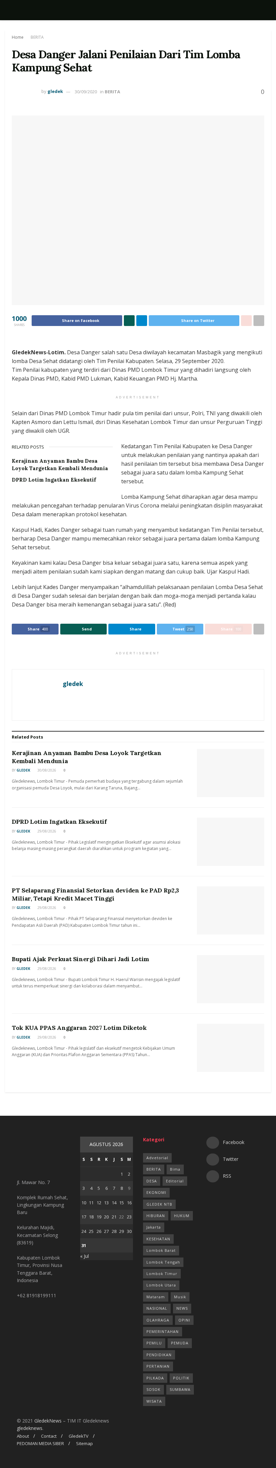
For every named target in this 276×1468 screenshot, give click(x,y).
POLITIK (181, 1377)
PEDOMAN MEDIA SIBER (40, 1443)
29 (121, 1231)
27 (106, 1231)
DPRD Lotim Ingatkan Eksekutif (54, 480)
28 (114, 1231)
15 (121, 1203)
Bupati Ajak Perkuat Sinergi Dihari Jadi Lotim (80, 959)
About (23, 1436)
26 (99, 1231)
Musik (180, 1296)
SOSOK (153, 1389)
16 (129, 1203)
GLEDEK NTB (159, 1204)
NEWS (182, 1308)
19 (99, 1217)
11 (91, 1203)
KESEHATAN (158, 1238)
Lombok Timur (161, 1273)
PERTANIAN (158, 1366)
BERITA (37, 37)
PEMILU (154, 1342)
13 (106, 1203)
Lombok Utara (161, 1284)
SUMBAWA (180, 1389)
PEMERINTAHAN (162, 1331)
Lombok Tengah (163, 1262)
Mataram (155, 1296)
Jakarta (153, 1227)
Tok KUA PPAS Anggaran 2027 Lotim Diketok (79, 1028)
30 (129, 1231)
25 (91, 1231)
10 (83, 1203)
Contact (49, 1436)
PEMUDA (179, 1342)
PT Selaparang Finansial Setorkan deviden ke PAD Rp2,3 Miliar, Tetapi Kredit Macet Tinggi (95, 894)
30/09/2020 (86, 92)
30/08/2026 (46, 770)
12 (99, 1203)
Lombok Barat (161, 1250)
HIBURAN (155, 1215)
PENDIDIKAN (159, 1354)
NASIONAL (156, 1308)
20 (106, 1217)
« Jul (84, 1256)
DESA (151, 1180)
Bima (175, 1169)
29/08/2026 (46, 831)
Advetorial (157, 1157)
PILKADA (155, 1377)
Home (18, 37)
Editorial (175, 1180)
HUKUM (181, 1215)
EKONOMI (156, 1192)
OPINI (184, 1320)
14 (114, 1203)
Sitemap (84, 1443)
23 (129, 1217)
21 (114, 1217)
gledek (55, 92)
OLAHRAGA (157, 1320)
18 (91, 1217)
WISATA (154, 1401)
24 (83, 1231)
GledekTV (79, 1436)
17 (83, 1217)
